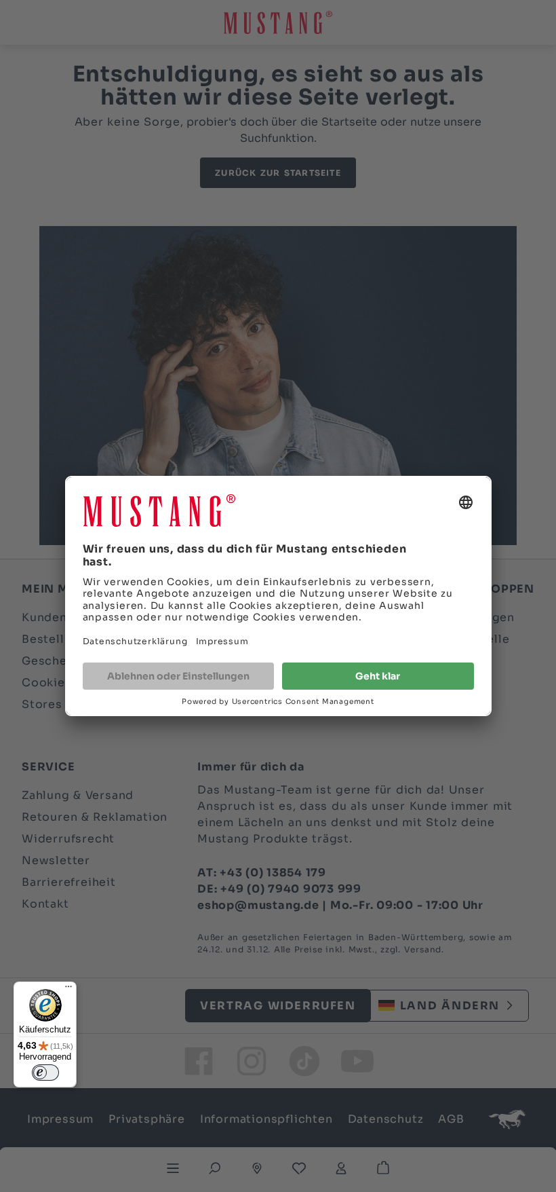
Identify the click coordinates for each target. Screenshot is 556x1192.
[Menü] (68, 990)
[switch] (45, 1072)
